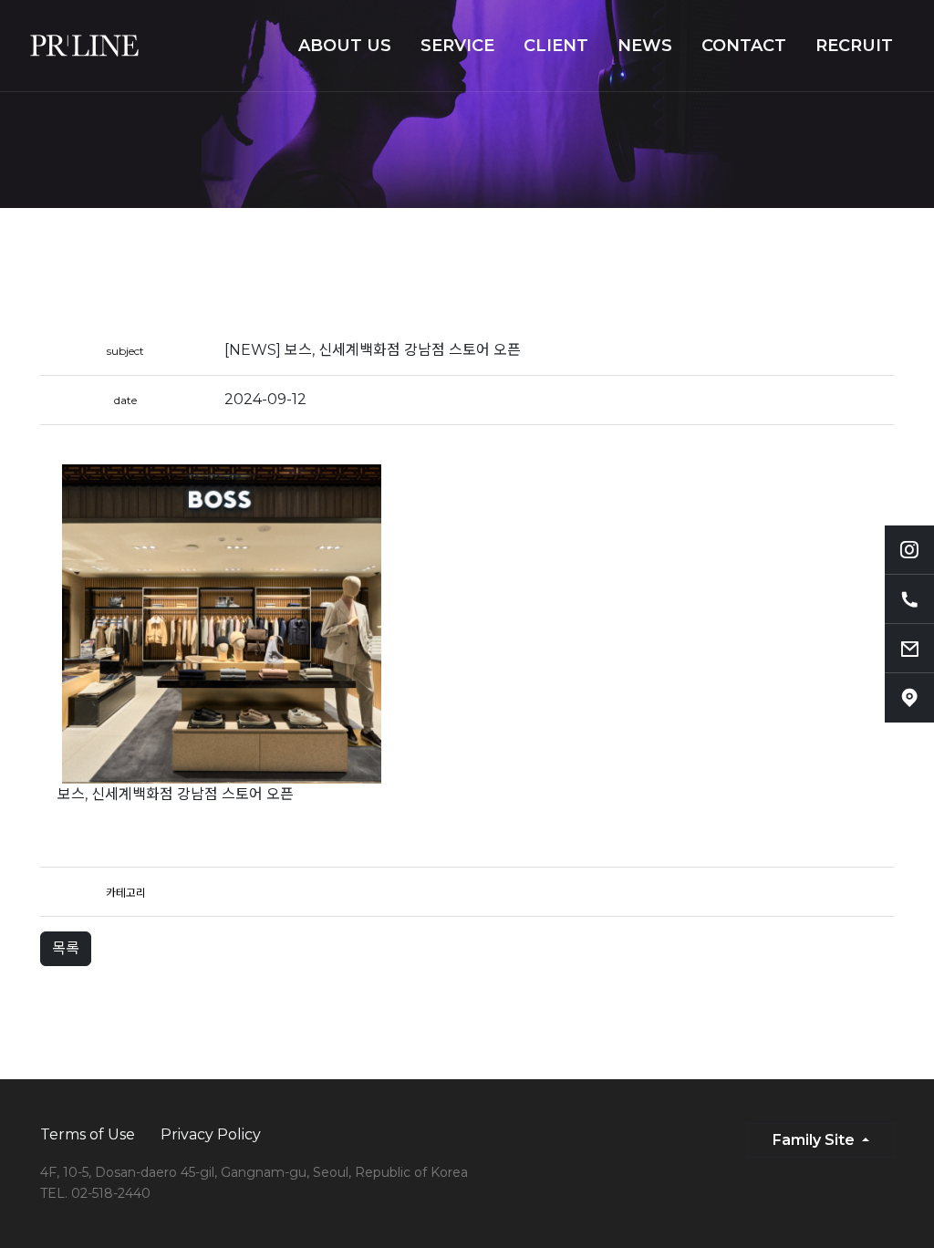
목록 (65, 948)
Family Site (815, 1140)
